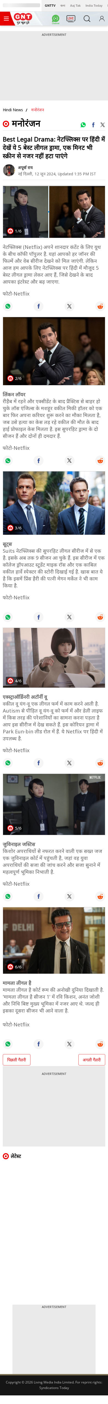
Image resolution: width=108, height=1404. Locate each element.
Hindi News (13, 109)
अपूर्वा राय (25, 167)
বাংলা (62, 5)
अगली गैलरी (92, 1059)
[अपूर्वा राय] (9, 170)
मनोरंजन (37, 109)
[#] (83, 125)
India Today (94, 5)
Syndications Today (54, 1387)
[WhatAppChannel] (56, 20)
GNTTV (50, 5)
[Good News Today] (23, 22)
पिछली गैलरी (16, 1059)
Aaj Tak (75, 5)
